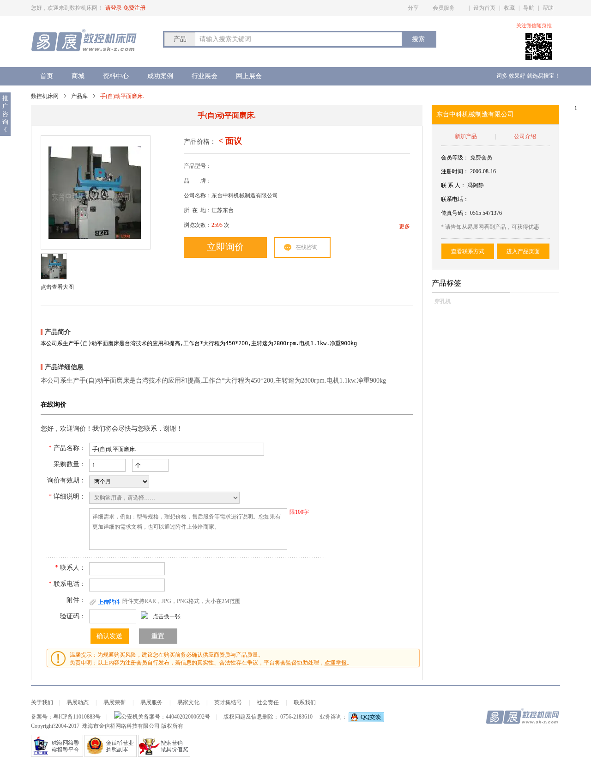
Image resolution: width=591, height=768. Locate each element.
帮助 (548, 8)
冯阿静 (475, 185)
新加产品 (466, 136)
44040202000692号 (188, 716)
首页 (46, 76)
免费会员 (481, 157)
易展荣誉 (114, 702)
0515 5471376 (486, 213)
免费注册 (134, 8)
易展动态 (77, 702)
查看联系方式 (467, 251)
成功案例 (160, 76)
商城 (78, 76)
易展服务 (151, 702)
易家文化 (188, 702)
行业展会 (204, 76)
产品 (180, 39)
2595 (217, 225)
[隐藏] (557, 25)
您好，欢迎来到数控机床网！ (67, 8)
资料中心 (116, 76)
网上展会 (249, 76)
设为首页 (484, 8)
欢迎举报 (336, 662)
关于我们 (42, 702)
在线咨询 (307, 247)
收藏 (509, 8)
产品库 (79, 96)
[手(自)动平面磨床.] (94, 192)
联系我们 (305, 702)
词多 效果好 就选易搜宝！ (528, 76)
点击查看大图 (57, 287)
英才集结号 (228, 702)
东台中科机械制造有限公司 (475, 114)
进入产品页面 (523, 251)
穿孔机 (442, 301)
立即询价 (225, 247)
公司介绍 (525, 136)
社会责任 (268, 702)
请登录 (113, 8)
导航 (528, 8)
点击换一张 (167, 616)
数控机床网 (45, 96)
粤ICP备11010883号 (77, 716)
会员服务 (444, 8)
